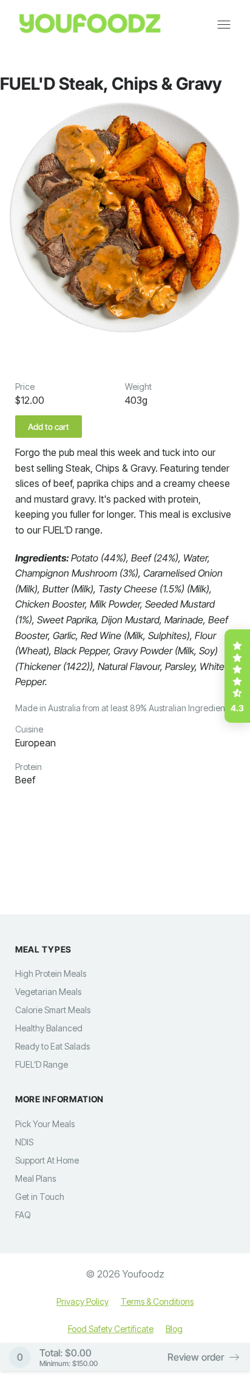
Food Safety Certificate (111, 1329)
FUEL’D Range (41, 1064)
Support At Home (47, 1160)
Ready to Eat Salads (52, 1046)
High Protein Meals (50, 973)
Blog (174, 1329)
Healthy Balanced (49, 1028)
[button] (237, 676)
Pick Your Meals (45, 1124)
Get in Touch (39, 1196)
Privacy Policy (82, 1301)
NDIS (24, 1142)
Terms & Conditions (157, 1301)
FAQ (23, 1215)
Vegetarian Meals (48, 991)
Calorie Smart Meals (52, 1010)
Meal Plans (35, 1178)
